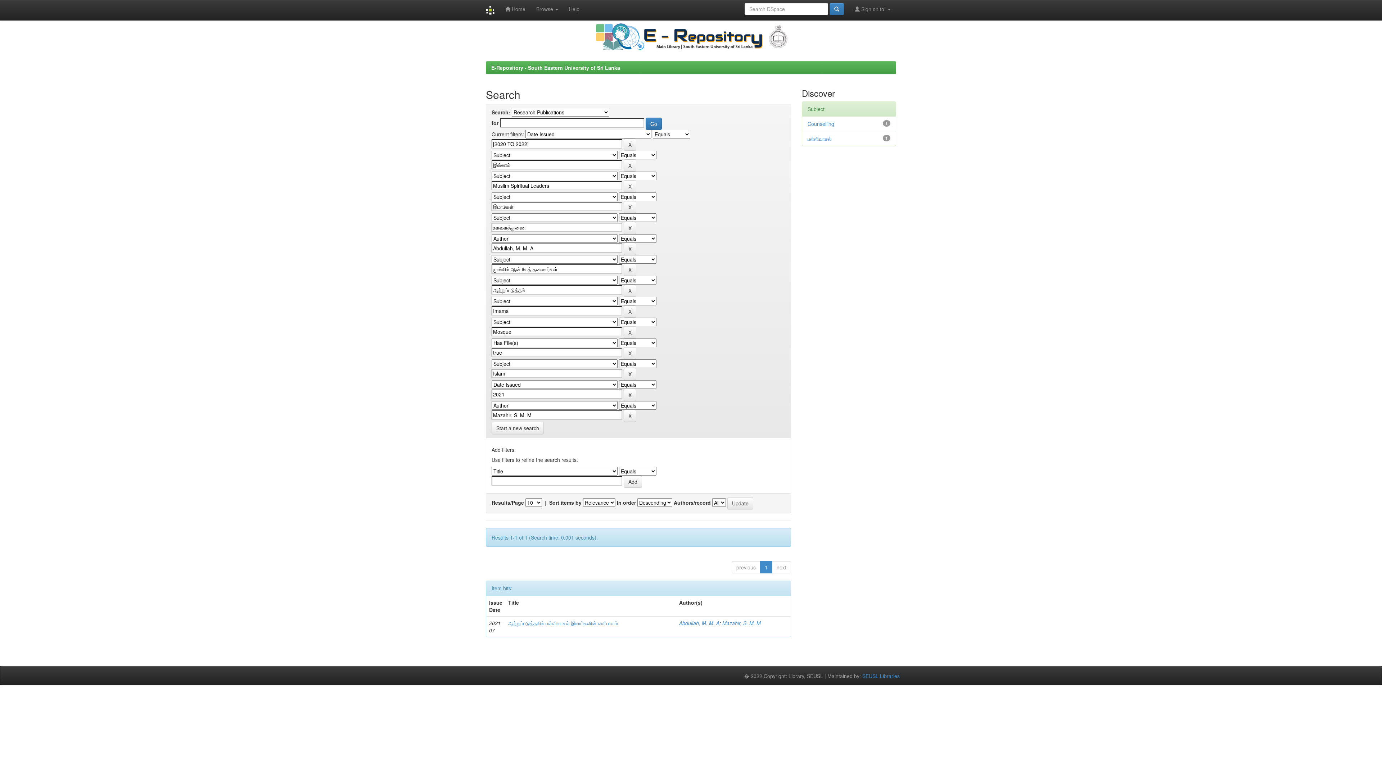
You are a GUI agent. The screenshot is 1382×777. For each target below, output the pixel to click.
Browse (545, 9)
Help (574, 9)
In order (626, 502)
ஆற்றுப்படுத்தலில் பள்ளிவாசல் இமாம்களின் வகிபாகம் (563, 623)
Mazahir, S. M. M (741, 623)
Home (517, 9)
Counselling (821, 123)
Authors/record (692, 502)
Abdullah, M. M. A (699, 623)
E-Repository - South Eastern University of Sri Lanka (555, 67)
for (495, 123)
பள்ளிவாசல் (819, 138)
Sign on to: (873, 9)
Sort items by (565, 502)
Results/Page (508, 502)
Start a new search (517, 428)
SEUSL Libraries (881, 676)
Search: (501, 112)
